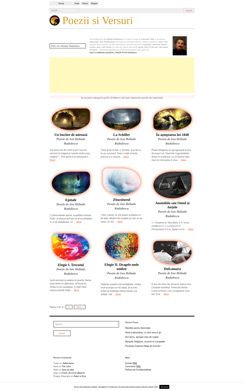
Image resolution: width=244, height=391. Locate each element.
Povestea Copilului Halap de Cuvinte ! (143, 345)
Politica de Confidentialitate (138, 369)
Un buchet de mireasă (70, 135)
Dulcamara (172, 269)
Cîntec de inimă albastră (73, 372)
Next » (80, 306)
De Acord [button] (164, 387)
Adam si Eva (80, 376)
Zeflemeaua (68, 363)
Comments (133, 366)
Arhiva (85, 3)
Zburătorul (121, 200)
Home (61, 3)
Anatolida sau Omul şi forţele (172, 205)
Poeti (76, 3)
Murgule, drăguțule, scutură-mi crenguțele (145, 341)
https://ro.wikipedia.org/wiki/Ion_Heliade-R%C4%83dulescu (113, 52)
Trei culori (66, 366)
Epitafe (70, 200)
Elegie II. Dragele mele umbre (121, 267)
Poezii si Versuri (97, 20)
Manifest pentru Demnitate (137, 327)
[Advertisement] (122, 75)
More (52, 160)
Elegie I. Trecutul (71, 265)
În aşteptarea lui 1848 (172, 135)
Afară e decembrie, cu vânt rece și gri (143, 332)
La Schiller (121, 135)
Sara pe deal (68, 369)
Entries (131, 363)
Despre (94, 3)
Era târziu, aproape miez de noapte (142, 336)
